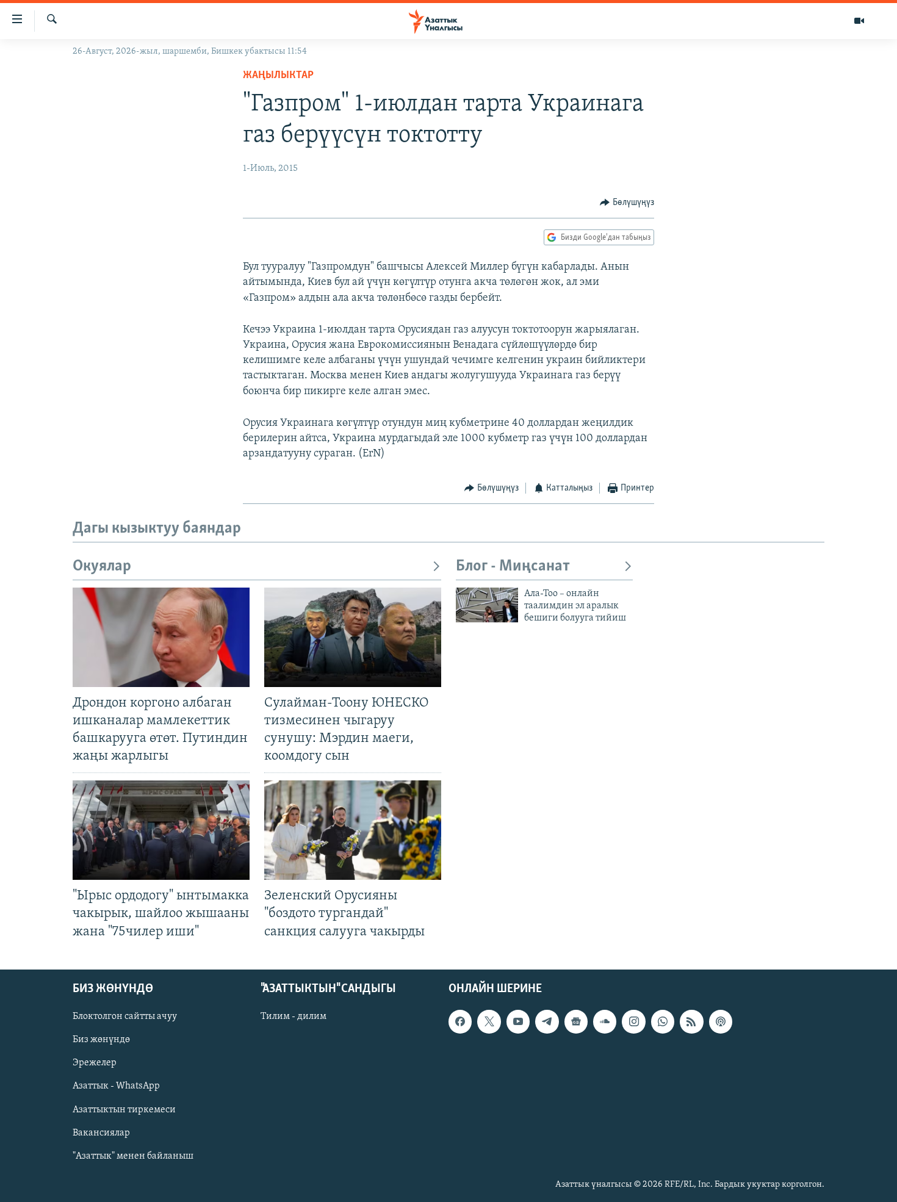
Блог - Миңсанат (513, 566)
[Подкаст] (720, 1021)
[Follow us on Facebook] (460, 1021)
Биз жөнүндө (101, 1040)
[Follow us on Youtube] (518, 1021)
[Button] (627, 203)
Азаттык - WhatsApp (116, 1086)
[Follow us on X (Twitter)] (488, 1021)
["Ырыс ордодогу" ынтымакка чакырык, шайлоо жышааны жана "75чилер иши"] (161, 830)
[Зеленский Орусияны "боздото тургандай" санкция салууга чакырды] (352, 830)
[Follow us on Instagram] (633, 1021)
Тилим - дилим (293, 1016)
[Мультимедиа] (859, 20)
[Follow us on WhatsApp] (662, 1021)
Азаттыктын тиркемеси (124, 1109)
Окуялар (102, 566)
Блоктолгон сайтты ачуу (125, 1016)
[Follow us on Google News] (576, 1021)
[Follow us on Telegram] (546, 1021)
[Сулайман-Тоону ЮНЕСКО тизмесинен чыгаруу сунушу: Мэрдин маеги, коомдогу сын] (352, 637)
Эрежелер (95, 1063)
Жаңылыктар (278, 75)
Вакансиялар (101, 1132)
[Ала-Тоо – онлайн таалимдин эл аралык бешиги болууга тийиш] (487, 605)
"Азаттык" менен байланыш (133, 1156)
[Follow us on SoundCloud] (604, 1021)
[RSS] (691, 1021)
